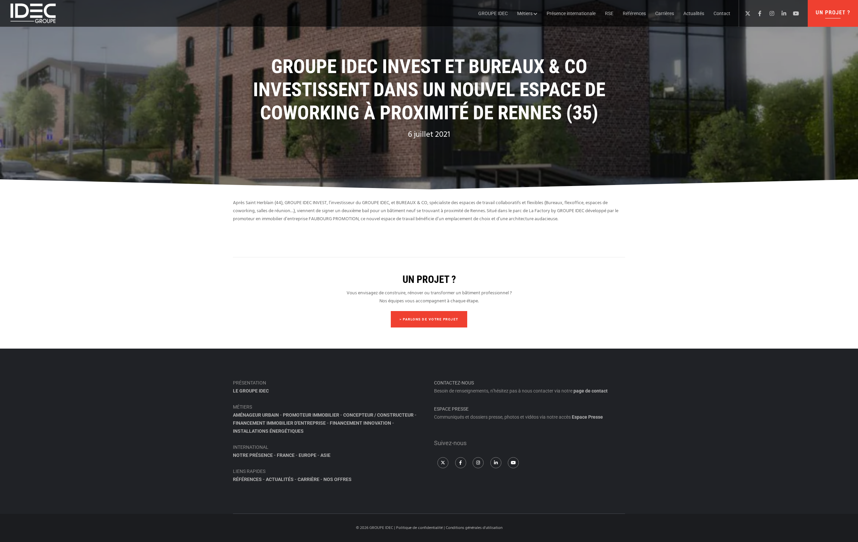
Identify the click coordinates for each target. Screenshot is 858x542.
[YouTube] (793, 13)
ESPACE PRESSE (451, 409)
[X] (745, 13)
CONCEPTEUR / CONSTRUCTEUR (378, 415)
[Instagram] (769, 13)
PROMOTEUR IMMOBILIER (311, 415)
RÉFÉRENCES (247, 479)
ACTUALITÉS (280, 479)
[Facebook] (757, 13)
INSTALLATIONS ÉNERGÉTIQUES (268, 431)
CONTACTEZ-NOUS (454, 382)
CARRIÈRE (308, 479)
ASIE (325, 455)
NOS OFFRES (337, 479)
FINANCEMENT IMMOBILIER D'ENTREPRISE (279, 423)
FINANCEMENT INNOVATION (360, 423)
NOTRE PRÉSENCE (253, 455)
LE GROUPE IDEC (251, 391)
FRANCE (286, 455)
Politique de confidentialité (419, 528)
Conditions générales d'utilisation (474, 528)
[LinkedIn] (781, 13)
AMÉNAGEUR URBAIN (256, 415)
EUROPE (307, 455)
